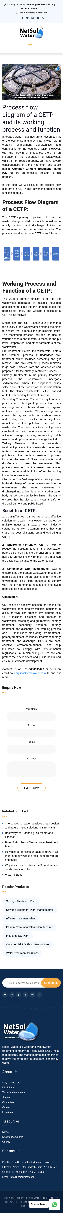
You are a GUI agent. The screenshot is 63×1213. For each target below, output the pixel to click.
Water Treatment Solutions (22, 953)
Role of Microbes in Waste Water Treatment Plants (31, 844)
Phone (31, 725)
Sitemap (6, 1097)
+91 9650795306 (29, 8)
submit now (31, 787)
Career (6, 1107)
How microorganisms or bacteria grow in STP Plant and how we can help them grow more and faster (32, 855)
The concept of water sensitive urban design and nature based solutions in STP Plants (32, 825)
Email (31, 741)
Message (32, 758)
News (5, 1132)
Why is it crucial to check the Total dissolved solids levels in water (32, 867)
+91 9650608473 (44, 4)
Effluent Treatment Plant (21, 918)
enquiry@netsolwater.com (33, 12)
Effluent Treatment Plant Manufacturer (29, 927)
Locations (7, 1112)
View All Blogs (13, 874)
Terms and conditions (13, 1092)
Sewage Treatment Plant (21, 901)
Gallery (6, 1142)
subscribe (51, 983)
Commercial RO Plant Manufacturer (28, 944)
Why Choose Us (11, 1082)
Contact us (8, 1102)
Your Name (31, 709)
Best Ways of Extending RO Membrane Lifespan (29, 835)
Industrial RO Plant (17, 935)
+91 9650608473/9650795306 (28, 1172)
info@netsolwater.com (22, 1177)
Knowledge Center (12, 1137)
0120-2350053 (27, 4)
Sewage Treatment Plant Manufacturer (29, 909)
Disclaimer (8, 1087)
